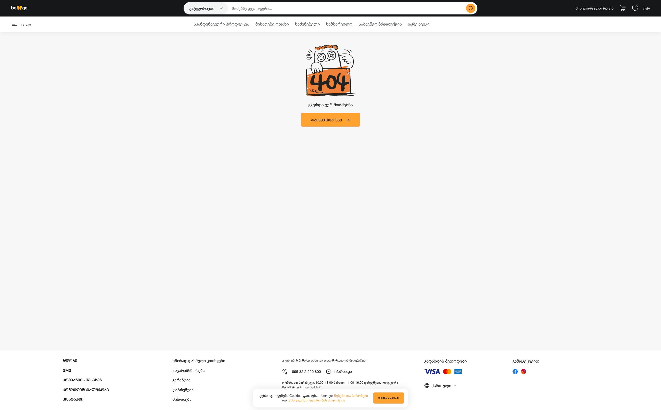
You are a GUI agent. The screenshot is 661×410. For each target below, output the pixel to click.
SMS (67, 370)
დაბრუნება (183, 389)
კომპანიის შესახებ (82, 380)
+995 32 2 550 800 (305, 371)
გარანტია (181, 380)
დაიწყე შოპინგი (326, 120)
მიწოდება (182, 399)
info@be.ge (343, 371)
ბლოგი (70, 360)
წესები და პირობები (351, 395)
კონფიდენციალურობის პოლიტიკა (316, 400)
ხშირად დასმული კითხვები (198, 360)
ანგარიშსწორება (188, 370)
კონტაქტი (73, 399)
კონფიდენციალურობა (86, 390)
